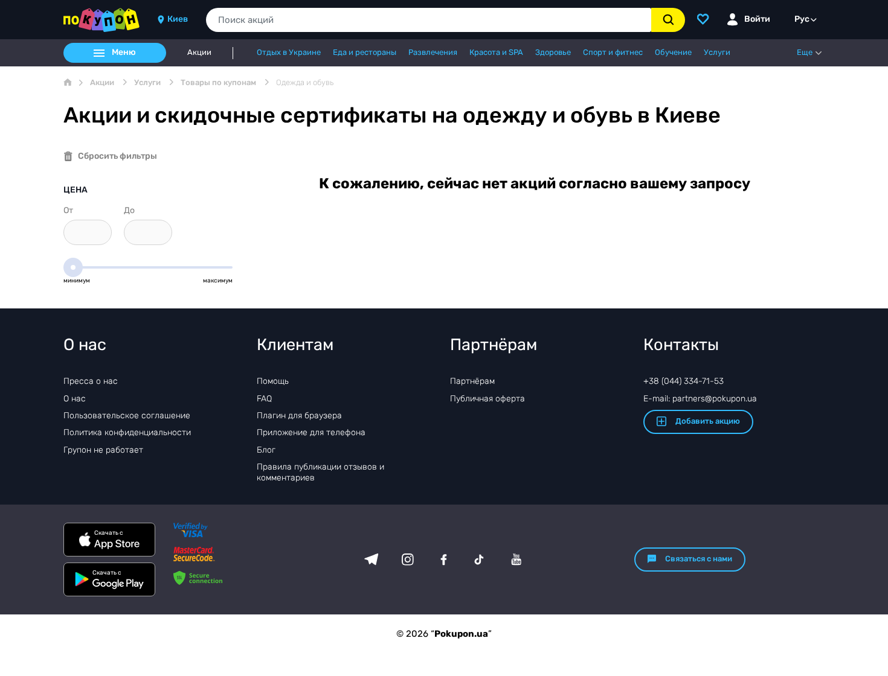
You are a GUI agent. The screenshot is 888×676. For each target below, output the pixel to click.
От (68, 210)
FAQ (264, 399)
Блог (266, 450)
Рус (801, 19)
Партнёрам (472, 381)
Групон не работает (103, 450)
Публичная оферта (487, 399)
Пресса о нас (90, 381)
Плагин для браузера (299, 415)
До (129, 210)
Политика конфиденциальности (127, 432)
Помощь (273, 381)
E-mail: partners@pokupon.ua (700, 399)
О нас (74, 399)
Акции (199, 52)
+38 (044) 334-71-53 (683, 381)
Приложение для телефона (311, 432)
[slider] (73, 267)
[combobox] (428, 20)
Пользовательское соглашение (126, 415)
